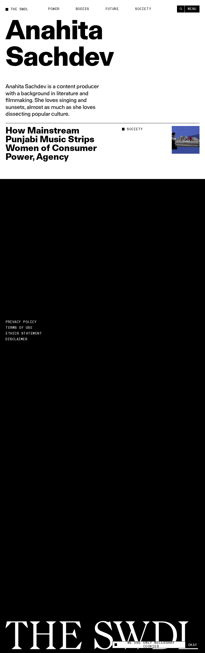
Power (54, 9)
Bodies (82, 9)
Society (143, 9)
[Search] (180, 9)
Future (112, 9)
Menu (192, 9)
